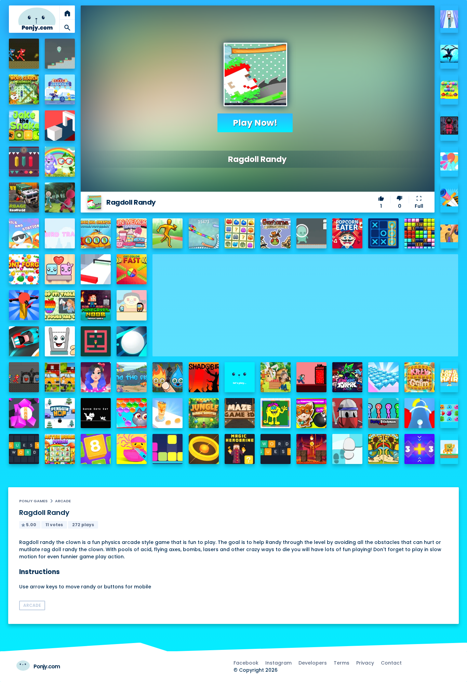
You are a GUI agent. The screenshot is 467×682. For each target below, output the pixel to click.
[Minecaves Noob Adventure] (96, 305)
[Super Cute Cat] (96, 413)
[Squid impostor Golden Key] (132, 305)
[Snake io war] (204, 233)
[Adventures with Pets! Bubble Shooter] (132, 413)
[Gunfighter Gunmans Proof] (276, 233)
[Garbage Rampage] (24, 197)
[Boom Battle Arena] (311, 413)
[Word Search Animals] (24, 89)
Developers (312, 662)
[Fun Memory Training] (132, 233)
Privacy (365, 662)
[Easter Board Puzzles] (60, 449)
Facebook (246, 662)
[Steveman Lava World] (311, 377)
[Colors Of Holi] (449, 90)
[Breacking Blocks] (167, 449)
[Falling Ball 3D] (132, 341)
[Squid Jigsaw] (449, 126)
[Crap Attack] (347, 413)
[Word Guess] (276, 449)
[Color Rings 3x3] (204, 449)
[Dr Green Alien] (60, 54)
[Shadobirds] (204, 377)
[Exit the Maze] (96, 341)
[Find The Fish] (132, 377)
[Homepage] (37, 19)
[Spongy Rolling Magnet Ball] (24, 413)
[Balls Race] (240, 377)
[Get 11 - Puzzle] (419, 449)
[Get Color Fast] (132, 269)
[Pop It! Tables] (60, 305)
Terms (341, 662)
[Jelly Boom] (449, 413)
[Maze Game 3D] (240, 413)
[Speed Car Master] (24, 341)
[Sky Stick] (167, 233)
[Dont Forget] (24, 269)
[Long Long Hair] (449, 377)
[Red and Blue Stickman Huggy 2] (24, 377)
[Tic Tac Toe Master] (383, 233)
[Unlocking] (24, 162)
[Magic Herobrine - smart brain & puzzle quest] (240, 449)
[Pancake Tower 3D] (167, 413)
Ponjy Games (33, 501)
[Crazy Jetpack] (60, 89)
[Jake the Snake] (24, 125)
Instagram (278, 662)
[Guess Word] (24, 449)
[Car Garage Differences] (60, 377)
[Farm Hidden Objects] (276, 377)
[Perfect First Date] (96, 377)
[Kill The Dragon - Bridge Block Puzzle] (311, 449)
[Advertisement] (305, 302)
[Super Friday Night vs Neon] (347, 377)
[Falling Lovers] (60, 269)
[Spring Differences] (383, 449)
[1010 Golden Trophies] (419, 233)
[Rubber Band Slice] (132, 449)
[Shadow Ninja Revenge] (449, 54)
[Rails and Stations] (24, 233)
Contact (391, 662)
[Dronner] (24, 305)
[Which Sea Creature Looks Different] (96, 233)
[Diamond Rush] (383, 377)
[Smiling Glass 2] (60, 341)
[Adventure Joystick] (449, 449)
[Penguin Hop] (60, 413)
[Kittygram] (419, 377)
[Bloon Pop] (449, 161)
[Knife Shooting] (449, 198)
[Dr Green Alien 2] (311, 233)
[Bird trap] (60, 233)
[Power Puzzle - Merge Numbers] (96, 449)
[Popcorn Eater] (347, 233)
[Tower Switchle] (419, 413)
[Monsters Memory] (240, 233)
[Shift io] (96, 269)
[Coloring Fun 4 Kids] (276, 413)
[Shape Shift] (60, 125)
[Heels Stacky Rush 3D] (449, 19)
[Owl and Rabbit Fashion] (60, 162)
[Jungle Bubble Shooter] (204, 413)
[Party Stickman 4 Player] (383, 413)
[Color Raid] (449, 233)
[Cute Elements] (167, 377)
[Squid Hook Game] (60, 197)
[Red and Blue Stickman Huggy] (24, 54)
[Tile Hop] (347, 449)
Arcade (63, 501)
